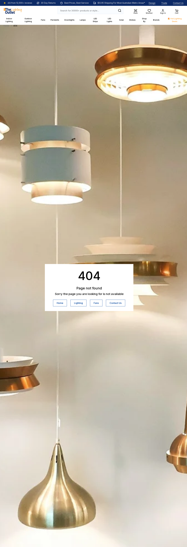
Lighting (78, 303)
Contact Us (178, 3)
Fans (96, 303)
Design (152, 3)
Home (60, 303)
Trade (164, 3)
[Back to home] (13, 10)
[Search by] (119, 10)
